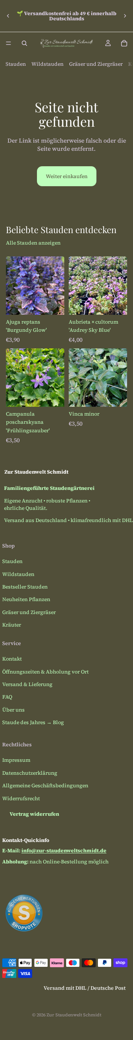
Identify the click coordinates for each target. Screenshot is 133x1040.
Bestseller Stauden (25, 586)
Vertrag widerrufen (34, 814)
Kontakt (12, 658)
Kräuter (11, 624)
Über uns (13, 709)
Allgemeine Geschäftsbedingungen (45, 785)
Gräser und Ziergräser (96, 64)
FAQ (7, 696)
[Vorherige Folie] (8, 16)
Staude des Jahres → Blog (33, 722)
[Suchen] (24, 43)
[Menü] (8, 43)
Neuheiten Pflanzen (26, 599)
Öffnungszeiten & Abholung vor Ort (45, 671)
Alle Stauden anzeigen (33, 242)
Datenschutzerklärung (29, 773)
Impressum (16, 760)
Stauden (16, 64)
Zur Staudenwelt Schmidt (74, 1015)
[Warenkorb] (124, 43)
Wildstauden (47, 64)
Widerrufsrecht (21, 798)
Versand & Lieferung (27, 684)
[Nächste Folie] (125, 16)
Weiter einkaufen (67, 176)
